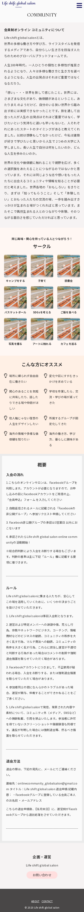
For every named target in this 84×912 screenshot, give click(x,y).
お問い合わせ (42, 875)
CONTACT (47, 901)
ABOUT (35, 901)
